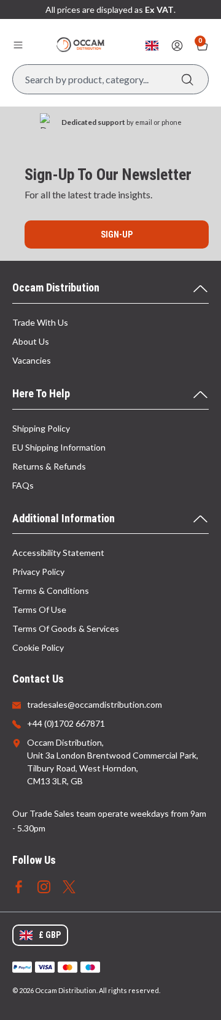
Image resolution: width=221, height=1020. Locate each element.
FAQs (23, 485)
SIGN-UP (117, 234)
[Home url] (80, 45)
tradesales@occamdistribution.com (94, 704)
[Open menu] (17, 44)
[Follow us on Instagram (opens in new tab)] (43, 885)
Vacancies (31, 360)
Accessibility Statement (58, 552)
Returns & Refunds (49, 466)
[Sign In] (177, 46)
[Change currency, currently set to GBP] (151, 46)
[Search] (188, 79)
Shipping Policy (41, 428)
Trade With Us (40, 322)
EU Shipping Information (59, 447)
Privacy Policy (38, 571)
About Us (30, 341)
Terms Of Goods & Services (65, 628)
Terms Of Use (39, 609)
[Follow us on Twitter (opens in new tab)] (69, 885)
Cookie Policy (38, 647)
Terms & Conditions (50, 590)
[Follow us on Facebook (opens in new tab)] (18, 885)
